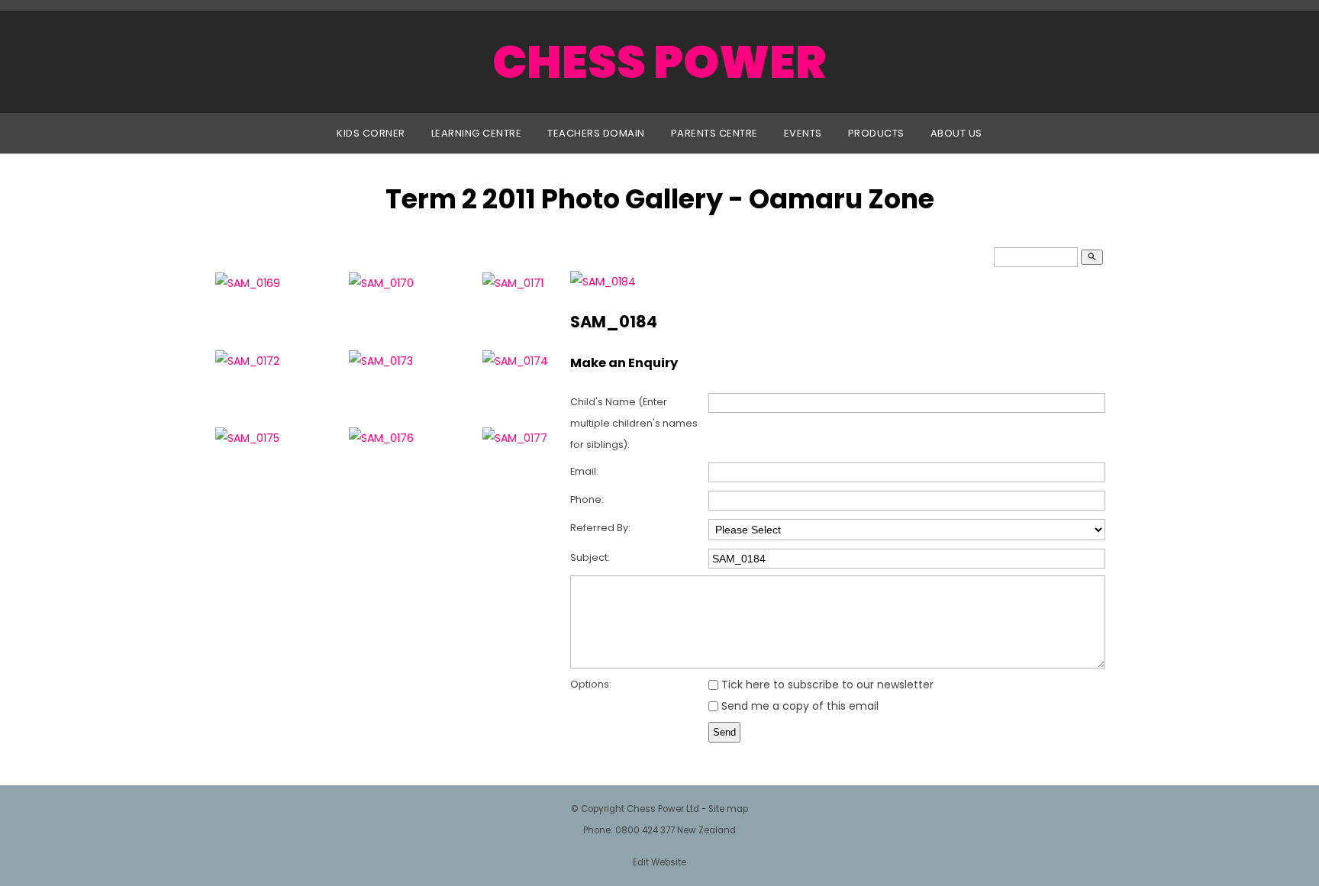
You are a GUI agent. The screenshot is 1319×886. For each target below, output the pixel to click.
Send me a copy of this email (798, 706)
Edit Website (659, 862)
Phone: (587, 499)
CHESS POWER (659, 62)
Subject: (590, 557)
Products (876, 133)
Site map (728, 809)
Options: (590, 684)
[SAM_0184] (603, 281)
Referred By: (600, 527)
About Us (956, 133)
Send (724, 732)
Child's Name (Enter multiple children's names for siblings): (634, 423)
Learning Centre (476, 133)
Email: (584, 471)
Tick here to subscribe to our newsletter (826, 684)
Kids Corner (371, 133)
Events (803, 133)
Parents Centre (714, 133)
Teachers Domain (596, 133)
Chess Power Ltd (663, 809)
